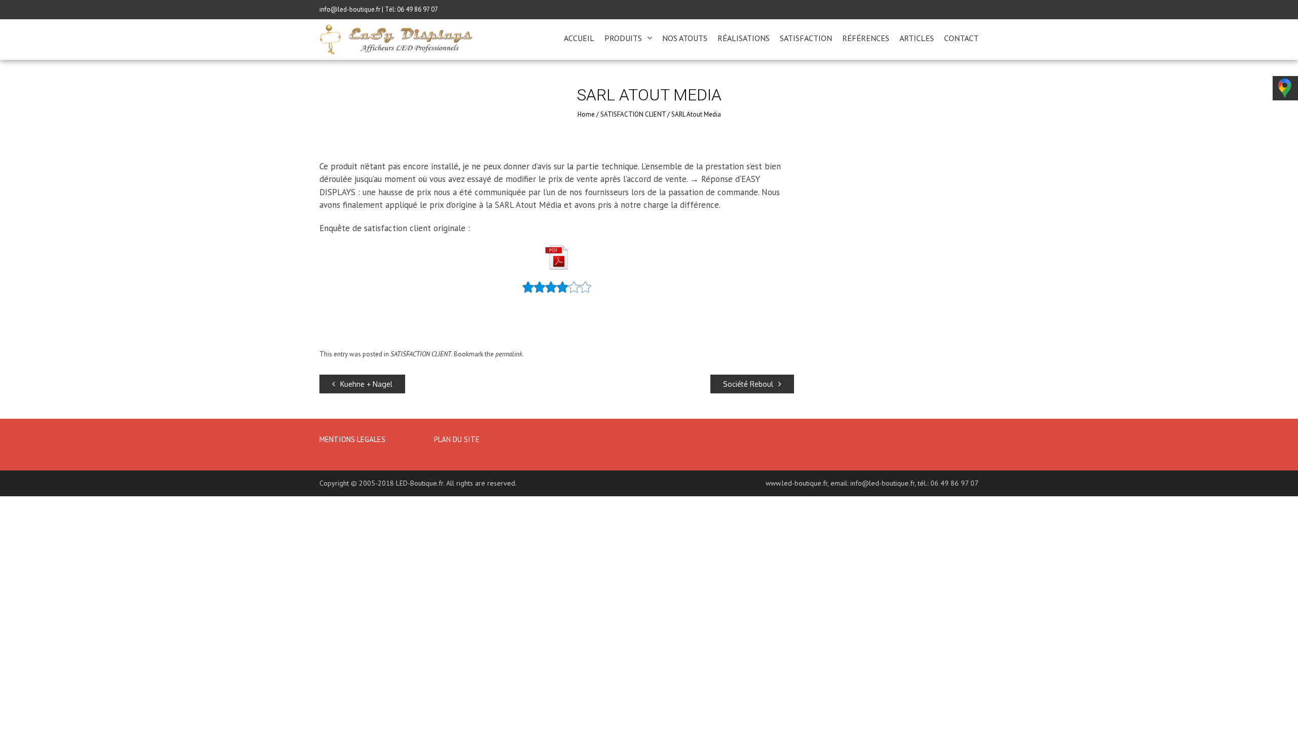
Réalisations (743, 38)
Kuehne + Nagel (366, 384)
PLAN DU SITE (457, 439)
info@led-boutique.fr (882, 483)
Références (865, 38)
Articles (916, 38)
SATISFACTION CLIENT (633, 114)
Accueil (579, 38)
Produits (623, 38)
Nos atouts (684, 38)
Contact (961, 38)
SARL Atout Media (696, 114)
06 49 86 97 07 (417, 9)
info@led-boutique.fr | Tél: (358, 9)
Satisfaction (806, 38)
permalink (508, 354)
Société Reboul (748, 384)
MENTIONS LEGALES (353, 439)
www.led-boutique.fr (796, 483)
